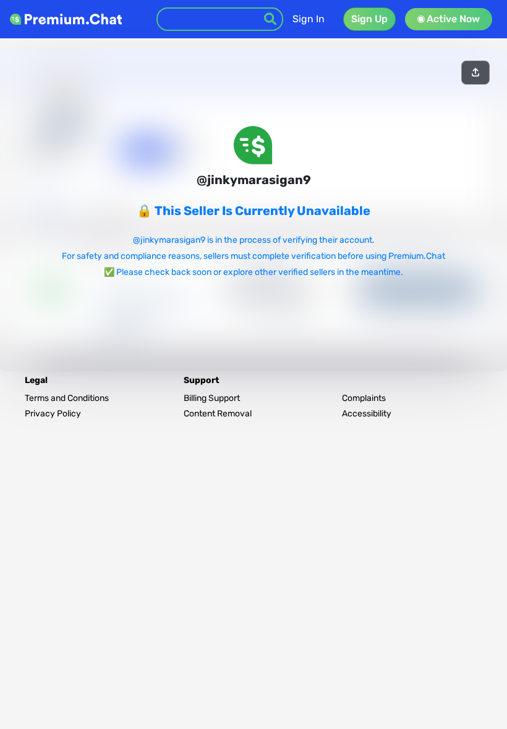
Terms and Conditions (67, 398)
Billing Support (212, 398)
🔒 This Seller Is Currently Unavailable (253, 210)
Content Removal (218, 413)
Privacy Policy (53, 413)
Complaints (364, 398)
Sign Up (369, 19)
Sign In (308, 19)
